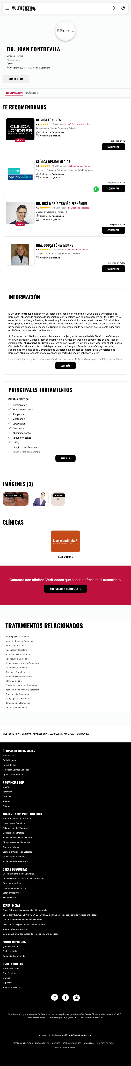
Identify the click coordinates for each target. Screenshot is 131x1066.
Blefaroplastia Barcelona (17, 636)
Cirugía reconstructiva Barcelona (21, 685)
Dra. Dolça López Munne (54, 245)
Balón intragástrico (12, 892)
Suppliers (7, 982)
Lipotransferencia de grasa (15, 888)
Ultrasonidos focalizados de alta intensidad (23, 878)
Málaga (6, 801)
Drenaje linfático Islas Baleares (17, 852)
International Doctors (13, 987)
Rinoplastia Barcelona (15, 645)
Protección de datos (23, 1043)
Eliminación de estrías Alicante (17, 837)
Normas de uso (42, 1043)
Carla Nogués (9, 760)
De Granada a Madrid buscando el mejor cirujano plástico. (30, 934)
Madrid (6, 787)
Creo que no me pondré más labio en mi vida (24, 924)
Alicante (7, 806)
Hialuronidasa (9, 897)
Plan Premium (9, 973)
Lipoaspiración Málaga (13, 832)
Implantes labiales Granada (15, 861)
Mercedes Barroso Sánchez (16, 769)
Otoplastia (18, 428)
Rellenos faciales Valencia (15, 828)
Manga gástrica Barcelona (18, 698)
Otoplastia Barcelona (15, 672)
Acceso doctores (11, 968)
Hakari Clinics (9, 765)
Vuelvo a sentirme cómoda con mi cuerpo (22, 919)
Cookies (56, 1043)
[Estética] (24, 8)
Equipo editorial (10, 951)
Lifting (15, 442)
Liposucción (19, 423)
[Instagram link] (54, 998)
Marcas (6, 978)
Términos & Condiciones (64, 1047)
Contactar (113, 146)
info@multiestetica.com (80, 1035)
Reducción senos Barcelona (18, 676)
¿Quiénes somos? (11, 946)
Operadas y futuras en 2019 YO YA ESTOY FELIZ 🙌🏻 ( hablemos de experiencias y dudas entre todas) (50, 915)
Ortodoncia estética (12, 883)
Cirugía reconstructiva (24, 447)
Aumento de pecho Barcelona (19, 641)
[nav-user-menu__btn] (123, 8)
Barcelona (7, 791)
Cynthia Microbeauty (13, 774)
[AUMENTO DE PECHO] (58, 498)
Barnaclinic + (65, 557)
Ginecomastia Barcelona (17, 694)
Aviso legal (89, 1043)
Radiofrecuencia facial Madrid (17, 818)
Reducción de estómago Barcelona (22, 663)
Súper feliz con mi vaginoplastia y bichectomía (25, 910)
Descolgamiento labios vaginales (18, 873)
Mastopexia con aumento (15, 929)
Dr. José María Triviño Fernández (61, 203)
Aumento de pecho (22, 409)
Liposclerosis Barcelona (14, 823)
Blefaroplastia (19, 404)
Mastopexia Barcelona (16, 667)
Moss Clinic (8, 755)
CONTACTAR (16, 79)
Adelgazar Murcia (11, 847)
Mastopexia (18, 418)
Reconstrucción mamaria (26, 451)
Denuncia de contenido (14, 956)
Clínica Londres (48, 119)
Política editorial (106, 1043)
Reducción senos (21, 437)
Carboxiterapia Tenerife (14, 856)
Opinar (10, 63)
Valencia (7, 796)
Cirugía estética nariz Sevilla (16, 842)
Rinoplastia (18, 414)
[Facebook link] (65, 998)
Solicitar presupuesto (65, 589)
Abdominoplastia (21, 432)
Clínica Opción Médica (53, 161)
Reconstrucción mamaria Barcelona (22, 689)
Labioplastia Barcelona (16, 707)
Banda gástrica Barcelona (17, 703)
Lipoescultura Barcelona (17, 658)
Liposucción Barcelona (16, 650)
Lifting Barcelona (13, 681)
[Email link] (76, 997)
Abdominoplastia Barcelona (18, 654)
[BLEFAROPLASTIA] (15, 498)
